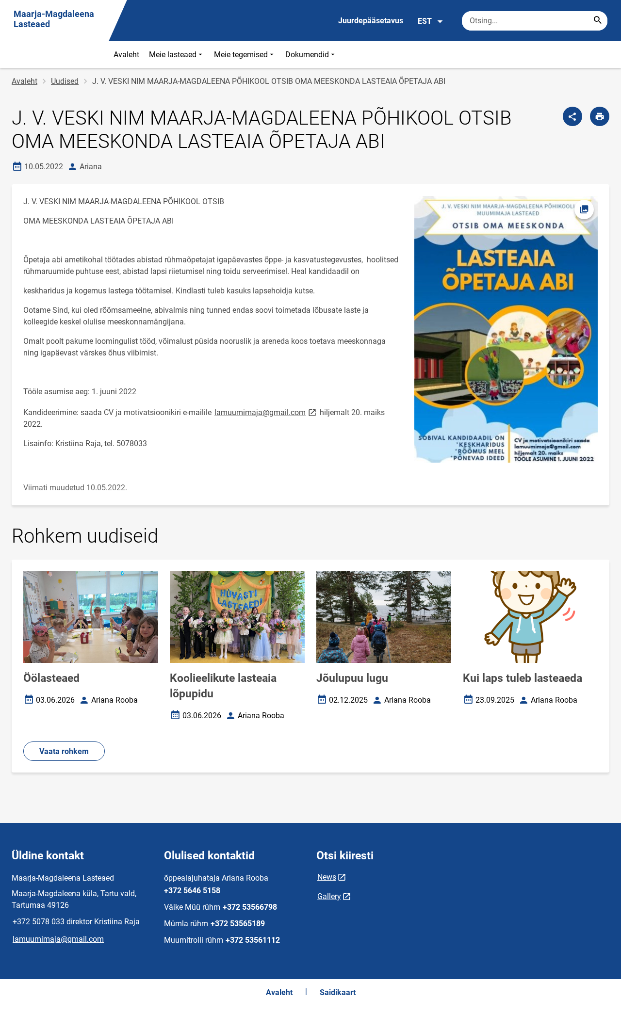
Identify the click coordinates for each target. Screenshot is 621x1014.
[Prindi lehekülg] (599, 116)
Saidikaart (338, 992)
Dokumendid (307, 54)
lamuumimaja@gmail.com (266, 412)
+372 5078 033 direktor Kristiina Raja (76, 921)
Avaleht (126, 54)
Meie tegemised (241, 54)
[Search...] (597, 21)
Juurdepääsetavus (370, 20)
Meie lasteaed (172, 54)
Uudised (65, 81)
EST (425, 21)
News (326, 877)
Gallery (329, 896)
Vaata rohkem (64, 751)
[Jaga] (572, 116)
